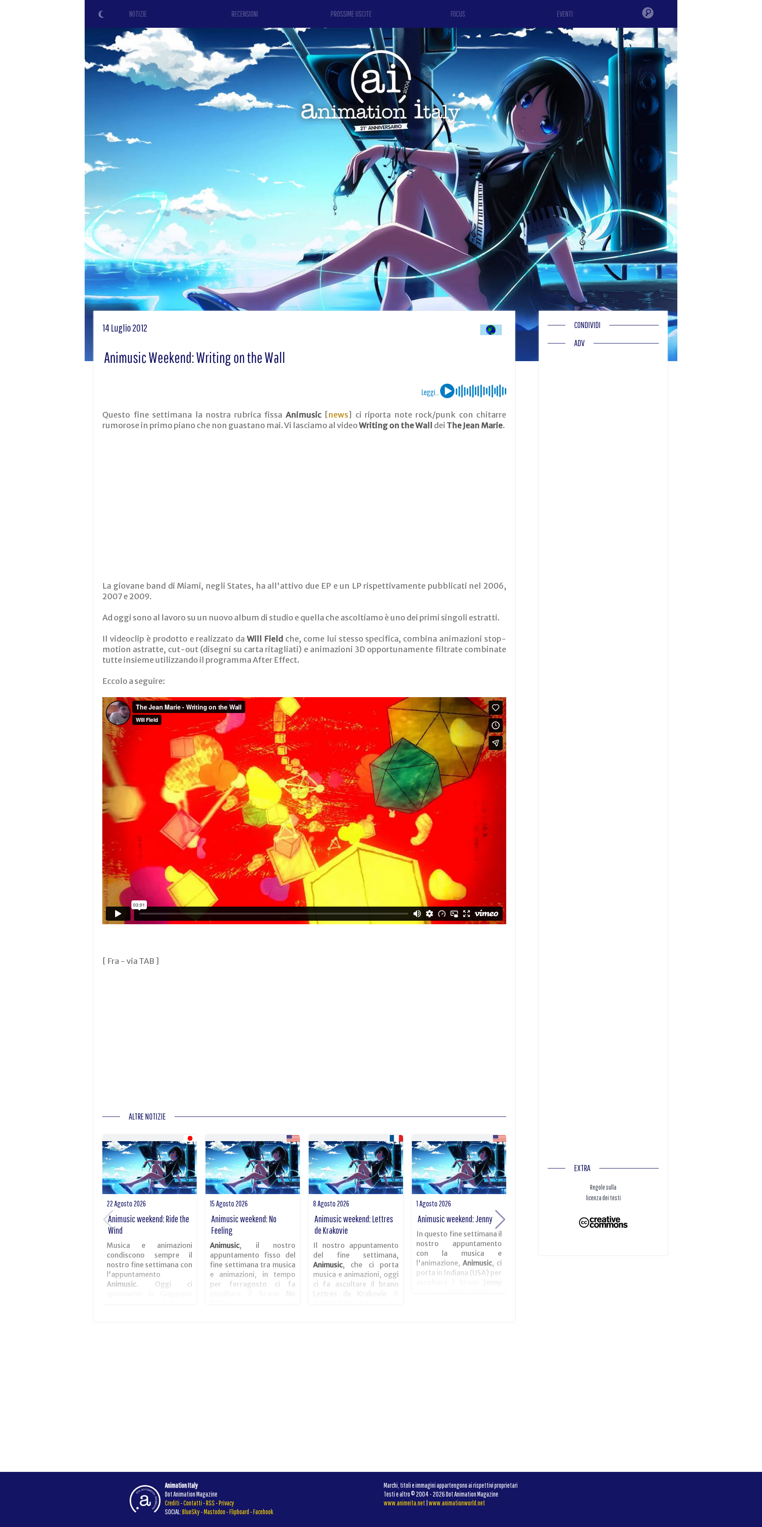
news (338, 415)
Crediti (172, 1503)
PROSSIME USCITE (351, 14)
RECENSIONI (245, 14)
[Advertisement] (304, 505)
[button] (500, 1219)
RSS (210, 1503)
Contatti (192, 1503)
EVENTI (565, 14)
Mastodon (214, 1512)
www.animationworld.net (457, 1503)
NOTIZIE (138, 14)
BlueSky (191, 1512)
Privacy (226, 1503)
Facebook (263, 1512)
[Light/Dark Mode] (102, 15)
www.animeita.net (404, 1503)
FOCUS (458, 14)
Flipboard (239, 1512)
